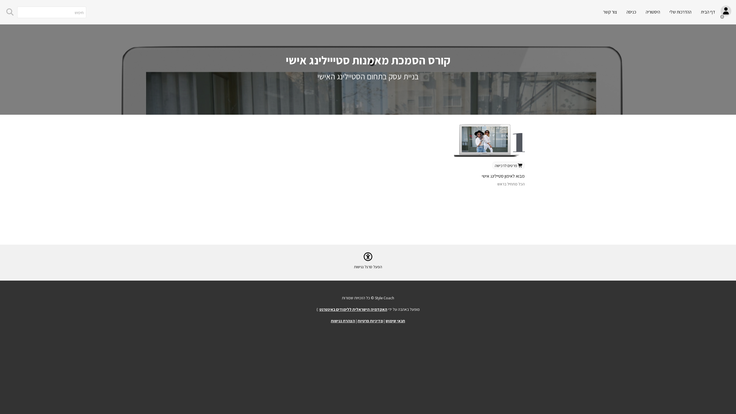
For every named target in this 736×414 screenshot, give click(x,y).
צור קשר (610, 12)
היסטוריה (653, 12)
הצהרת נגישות (343, 320)
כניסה (631, 12)
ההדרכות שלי (680, 12)
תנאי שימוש (395, 320)
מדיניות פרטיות (370, 320)
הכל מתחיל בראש (511, 184)
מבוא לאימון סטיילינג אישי (503, 176)
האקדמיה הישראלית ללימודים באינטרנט (353, 309)
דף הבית (708, 12)
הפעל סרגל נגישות (368, 266)
